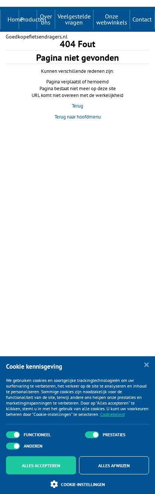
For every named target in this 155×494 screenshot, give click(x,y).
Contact (142, 19)
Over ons (46, 19)
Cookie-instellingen (83, 484)
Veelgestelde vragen (74, 19)
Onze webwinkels (111, 19)
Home (15, 19)
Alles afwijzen (114, 465)
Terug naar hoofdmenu (78, 117)
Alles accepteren (41, 465)
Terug (77, 106)
